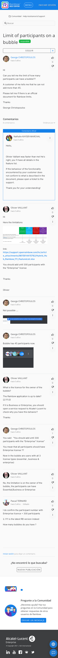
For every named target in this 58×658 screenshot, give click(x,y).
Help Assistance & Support (34, 16)
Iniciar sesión (8, 553)
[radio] (53, 57)
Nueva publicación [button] (29, 569)
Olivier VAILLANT (19, 207)
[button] (28, 5)
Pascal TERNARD (19, 500)
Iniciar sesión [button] (47, 5)
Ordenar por (48, 122)
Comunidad (16, 16)
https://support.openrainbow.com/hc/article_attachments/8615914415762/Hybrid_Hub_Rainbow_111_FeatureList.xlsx (25, 255)
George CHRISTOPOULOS (23, 57)
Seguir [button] (29, 50)
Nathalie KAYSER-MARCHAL (27, 136)
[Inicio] (11, 4)
